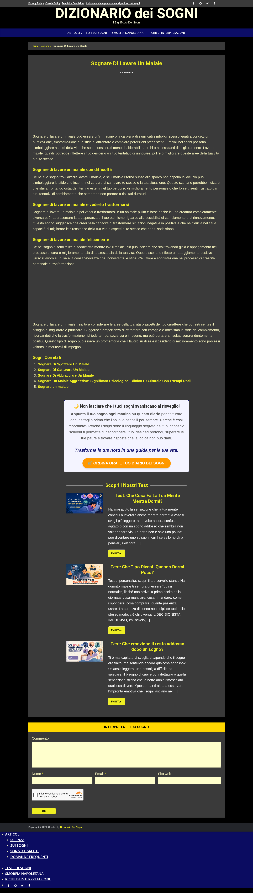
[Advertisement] (126, 104)
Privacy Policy (36, 3)
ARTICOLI (73, 33)
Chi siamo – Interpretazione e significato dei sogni (113, 3)
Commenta (126, 72)
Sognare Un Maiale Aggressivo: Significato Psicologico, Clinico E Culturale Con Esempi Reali (114, 381)
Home (35, 46)
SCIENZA (17, 839)
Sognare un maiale (53, 387)
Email (100, 774)
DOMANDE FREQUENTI (29, 856)
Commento (40, 738)
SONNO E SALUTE (24, 851)
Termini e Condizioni (73, 3)
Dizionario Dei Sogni (71, 827)
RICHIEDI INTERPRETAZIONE (167, 33)
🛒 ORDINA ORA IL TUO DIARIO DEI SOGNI (127, 463)
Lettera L (46, 46)
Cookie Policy (52, 3)
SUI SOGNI (19, 845)
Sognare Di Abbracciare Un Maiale (66, 375)
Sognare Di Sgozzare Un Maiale (63, 364)
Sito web (164, 774)
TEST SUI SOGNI (96, 33)
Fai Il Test (116, 553)
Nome (37, 774)
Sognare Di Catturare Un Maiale (63, 370)
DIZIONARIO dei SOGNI (126, 14)
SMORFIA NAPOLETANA (128, 33)
